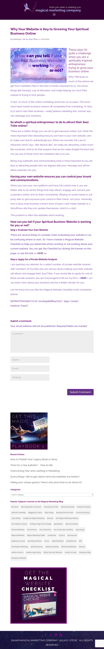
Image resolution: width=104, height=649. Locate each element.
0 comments (44, 39)
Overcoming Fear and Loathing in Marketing (35, 470)
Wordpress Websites (18, 558)
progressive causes (18, 541)
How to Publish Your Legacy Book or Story (33, 459)
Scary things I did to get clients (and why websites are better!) (44, 476)
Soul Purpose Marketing (19, 547)
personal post (72, 535)
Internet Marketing (17, 530)
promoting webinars (35, 541)
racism (46, 541)
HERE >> (42, 253)
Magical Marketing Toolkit (36, 535)
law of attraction (45, 530)
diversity (50, 518)
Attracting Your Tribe (51, 507)
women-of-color (70, 552)
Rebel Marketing (57, 541)
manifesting (52, 535)
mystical (62, 535)
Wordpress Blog (84, 552)
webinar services (17, 552)
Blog (36, 39)
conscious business (83, 512)
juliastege (17, 39)
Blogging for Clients (35, 512)
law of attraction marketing (63, 530)
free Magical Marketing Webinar (67, 518)
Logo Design (79, 530)
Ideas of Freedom (71, 524)
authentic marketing (18, 512)
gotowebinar (58, 524)
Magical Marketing (17, 535)
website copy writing (33, 552)
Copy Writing (16, 518)
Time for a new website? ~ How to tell (31, 465)
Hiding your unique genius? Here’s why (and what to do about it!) (46, 482)
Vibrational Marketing (68, 547)
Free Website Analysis (19, 524)
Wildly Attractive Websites (52, 552)
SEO (80, 541)
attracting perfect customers (31, 507)
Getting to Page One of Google (40, 524)
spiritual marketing (51, 547)
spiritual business (37, 547)
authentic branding (83, 507)
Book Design (49, 512)
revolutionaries (71, 541)
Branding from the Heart (64, 512)
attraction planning (67, 507)
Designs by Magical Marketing (33, 518)
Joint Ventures (32, 530)
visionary (82, 547)
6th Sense (14, 507)
